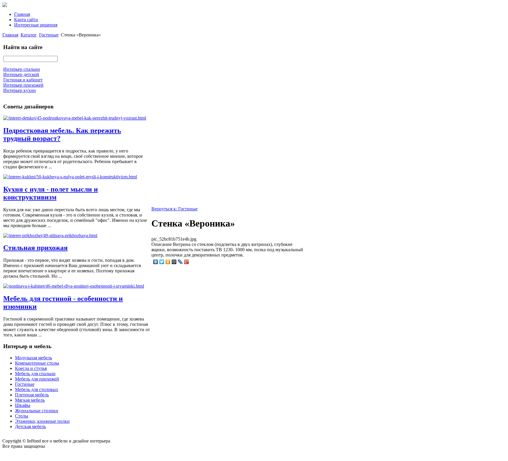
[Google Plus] (186, 262)
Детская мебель (30, 426)
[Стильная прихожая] (50, 235)
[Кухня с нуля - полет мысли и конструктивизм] (70, 176)
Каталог (29, 34)
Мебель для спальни (35, 373)
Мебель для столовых (36, 389)
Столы (21, 415)
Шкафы (22, 405)
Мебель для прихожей (37, 378)
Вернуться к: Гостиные (174, 208)
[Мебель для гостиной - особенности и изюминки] (73, 286)
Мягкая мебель (30, 400)
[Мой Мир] (174, 262)
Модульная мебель (33, 357)
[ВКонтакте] (156, 262)
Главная (22, 14)
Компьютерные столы (37, 363)
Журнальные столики (36, 410)
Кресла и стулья (31, 368)
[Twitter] (162, 262)
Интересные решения (35, 24)
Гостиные (49, 34)
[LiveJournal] (180, 262)
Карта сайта (26, 19)
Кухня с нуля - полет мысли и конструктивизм (50, 193)
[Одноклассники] (168, 262)
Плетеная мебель (32, 394)
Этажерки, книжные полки (42, 421)
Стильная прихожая (35, 248)
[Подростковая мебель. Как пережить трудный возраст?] (74, 117)
